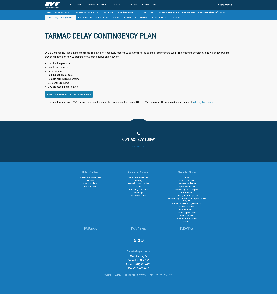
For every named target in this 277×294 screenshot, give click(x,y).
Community (83, 12)
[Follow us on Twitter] (138, 240)
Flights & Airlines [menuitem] (74, 5)
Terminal (138, 177)
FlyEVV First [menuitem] (131, 5)
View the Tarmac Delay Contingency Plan (69, 94)
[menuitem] (52, 5)
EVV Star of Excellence (160, 18)
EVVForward (90, 228)
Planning (168, 12)
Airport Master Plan (105, 12)
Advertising (128, 12)
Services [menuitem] (97, 5)
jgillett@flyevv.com (203, 102)
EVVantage (138, 192)
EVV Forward (148, 12)
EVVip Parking (138, 228)
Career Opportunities (122, 18)
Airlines (90, 180)
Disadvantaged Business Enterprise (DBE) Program (204, 12)
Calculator (90, 183)
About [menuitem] (116, 5)
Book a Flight (90, 186)
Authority (62, 12)
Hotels (138, 186)
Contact (176, 18)
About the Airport (186, 172)
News (48, 12)
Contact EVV (138, 146)
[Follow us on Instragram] (142, 240)
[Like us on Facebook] (134, 240)
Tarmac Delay (60, 18)
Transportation (138, 183)
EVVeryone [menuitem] (149, 5)
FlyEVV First (186, 228)
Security (138, 189)
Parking (138, 180)
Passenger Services (138, 172)
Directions (138, 195)
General (85, 18)
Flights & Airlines (90, 172)
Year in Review (141, 18)
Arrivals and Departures (90, 177)
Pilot (102, 18)
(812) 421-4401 (142, 264)
